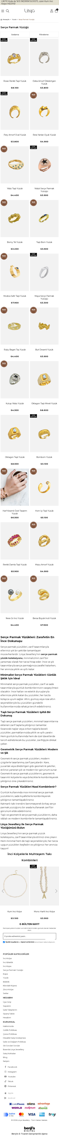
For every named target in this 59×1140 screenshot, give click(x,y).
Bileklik (6, 982)
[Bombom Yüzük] (44, 433)
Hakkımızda (8, 1026)
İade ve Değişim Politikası (14, 1042)
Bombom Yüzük (44, 457)
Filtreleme (44, 34)
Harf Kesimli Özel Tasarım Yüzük (15, 512)
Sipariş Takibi (9, 1014)
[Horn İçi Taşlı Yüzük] (44, 487)
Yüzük (6, 978)
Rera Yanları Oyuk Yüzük (44, 135)
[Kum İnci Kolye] (14, 886)
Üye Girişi (7, 1002)
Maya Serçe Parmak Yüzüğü (44, 297)
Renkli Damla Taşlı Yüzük (15, 564)
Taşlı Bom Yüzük (44, 242)
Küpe (5, 974)
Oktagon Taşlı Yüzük (15, 457)
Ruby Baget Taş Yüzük (15, 349)
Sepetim (7, 1006)
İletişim (6, 1061)
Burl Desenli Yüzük (44, 349)
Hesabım (7, 1017)
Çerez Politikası (10, 1034)
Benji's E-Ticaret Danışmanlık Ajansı (29, 1134)
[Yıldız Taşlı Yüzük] (15, 164)
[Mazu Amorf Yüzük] (44, 540)
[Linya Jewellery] (29, 10)
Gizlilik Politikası (10, 1030)
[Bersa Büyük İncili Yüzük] (44, 594)
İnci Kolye (7, 958)
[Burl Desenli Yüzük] (44, 326)
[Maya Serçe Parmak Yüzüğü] (44, 272)
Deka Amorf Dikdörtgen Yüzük (44, 82)
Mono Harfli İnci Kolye (44, 911)
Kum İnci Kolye (14, 911)
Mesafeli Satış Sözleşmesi (14, 1038)
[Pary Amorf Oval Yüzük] (15, 111)
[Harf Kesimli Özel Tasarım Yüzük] (15, 487)
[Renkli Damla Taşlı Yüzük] (15, 540)
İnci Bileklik (8, 962)
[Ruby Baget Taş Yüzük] (15, 326)
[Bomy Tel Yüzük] (15, 218)
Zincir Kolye (8, 989)
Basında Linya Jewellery (13, 1049)
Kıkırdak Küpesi (10, 985)
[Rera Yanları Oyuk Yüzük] (44, 111)
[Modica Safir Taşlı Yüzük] (15, 272)
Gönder (51, 937)
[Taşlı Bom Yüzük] (44, 218)
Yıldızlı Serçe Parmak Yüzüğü (44, 190)
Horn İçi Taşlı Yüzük (44, 511)
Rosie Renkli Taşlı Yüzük (14, 81)
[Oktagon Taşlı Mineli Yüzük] (44, 379)
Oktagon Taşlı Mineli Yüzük (44, 403)
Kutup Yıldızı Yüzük (15, 403)
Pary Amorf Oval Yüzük (15, 135)
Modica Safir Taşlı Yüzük (14, 296)
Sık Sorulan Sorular (11, 1045)
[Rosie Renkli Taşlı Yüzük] (15, 57)
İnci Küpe (7, 966)
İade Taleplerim (10, 1010)
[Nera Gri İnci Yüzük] (15, 594)
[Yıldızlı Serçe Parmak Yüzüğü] (44, 164)
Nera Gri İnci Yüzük (15, 618)
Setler (6, 993)
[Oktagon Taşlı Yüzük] (15, 433)
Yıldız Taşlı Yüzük (15, 188)
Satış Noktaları (9, 1053)
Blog (5, 1057)
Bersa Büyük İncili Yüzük (44, 618)
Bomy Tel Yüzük (15, 242)
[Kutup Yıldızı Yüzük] (15, 379)
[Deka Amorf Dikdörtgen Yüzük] (44, 57)
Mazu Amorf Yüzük (44, 564)
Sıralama (15, 34)
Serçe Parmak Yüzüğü (13, 970)
